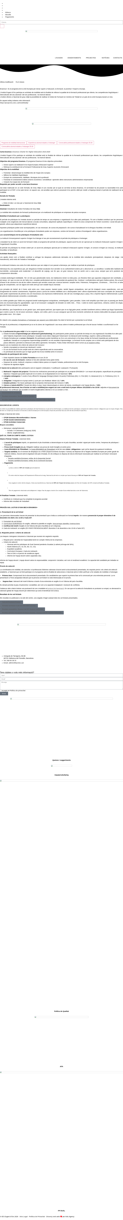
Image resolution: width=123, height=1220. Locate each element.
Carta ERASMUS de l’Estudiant (43, 449)
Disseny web (51, 1216)
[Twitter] (7, 666)
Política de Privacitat (37, 1216)
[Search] (2, 26)
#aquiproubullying (61, 775)
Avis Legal (24, 1216)
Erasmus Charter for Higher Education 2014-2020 (31, 152)
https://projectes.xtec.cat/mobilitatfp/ (14, 103)
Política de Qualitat (61, 1011)
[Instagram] (2, 666)
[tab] (13, 143)
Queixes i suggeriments (61, 760)
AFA (61, 1066)
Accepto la (13, 690)
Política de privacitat (17, 690)
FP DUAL (61, 1211)
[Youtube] (12, 666)
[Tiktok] (17, 666)
